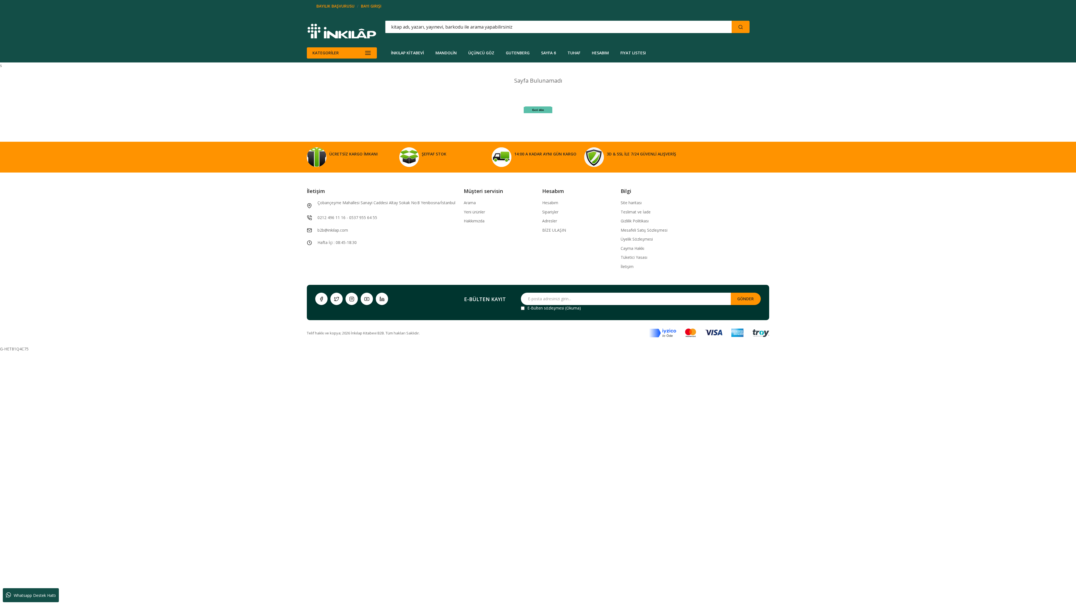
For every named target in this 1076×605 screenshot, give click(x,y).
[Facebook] (321, 299)
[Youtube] (367, 299)
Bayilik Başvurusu (335, 6)
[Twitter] (336, 299)
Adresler (549, 221)
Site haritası (631, 202)
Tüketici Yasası (634, 257)
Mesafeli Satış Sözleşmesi (644, 230)
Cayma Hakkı (632, 248)
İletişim (627, 266)
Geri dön (538, 109)
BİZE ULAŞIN (554, 230)
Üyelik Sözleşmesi (637, 239)
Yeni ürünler (474, 212)
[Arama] (741, 27)
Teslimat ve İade (636, 212)
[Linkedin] (382, 299)
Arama (470, 202)
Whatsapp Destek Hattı (35, 595)
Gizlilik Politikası (635, 221)
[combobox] (533, 27)
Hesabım (550, 202)
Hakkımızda (474, 221)
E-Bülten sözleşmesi (545, 308)
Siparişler (550, 212)
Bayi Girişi (371, 6)
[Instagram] (351, 299)
